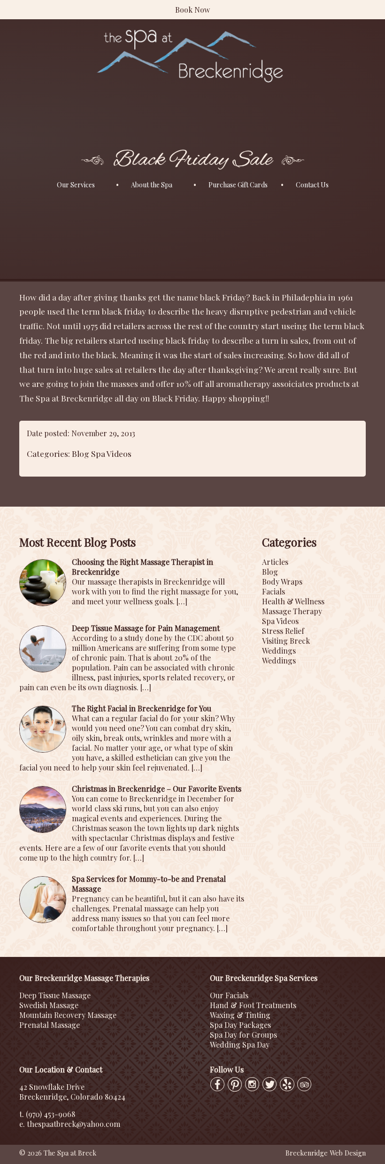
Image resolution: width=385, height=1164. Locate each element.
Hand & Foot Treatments (253, 1005)
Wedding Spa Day (240, 1044)
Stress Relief (283, 631)
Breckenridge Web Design (325, 1152)
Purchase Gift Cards (238, 184)
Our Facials (229, 995)
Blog (80, 453)
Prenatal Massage (49, 1025)
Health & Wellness (293, 601)
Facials (273, 591)
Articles (275, 562)
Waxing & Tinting (240, 1015)
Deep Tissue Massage (55, 995)
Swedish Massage (48, 1005)
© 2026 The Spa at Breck (57, 1152)
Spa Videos (111, 453)
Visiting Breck (286, 641)
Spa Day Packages (240, 1025)
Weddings (279, 650)
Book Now (192, 10)
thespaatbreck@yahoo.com (73, 1124)
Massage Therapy (292, 611)
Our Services (76, 184)
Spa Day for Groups (243, 1035)
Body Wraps (282, 581)
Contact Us (312, 184)
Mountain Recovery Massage (67, 1015)
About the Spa (151, 184)
